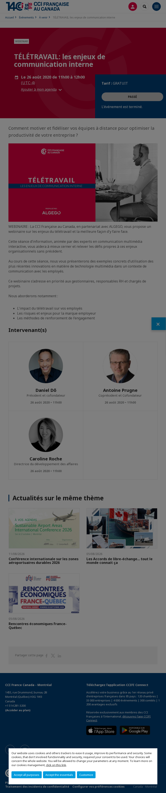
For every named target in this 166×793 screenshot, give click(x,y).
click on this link (56, 765)
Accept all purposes (26, 775)
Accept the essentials (59, 775)
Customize (86, 775)
